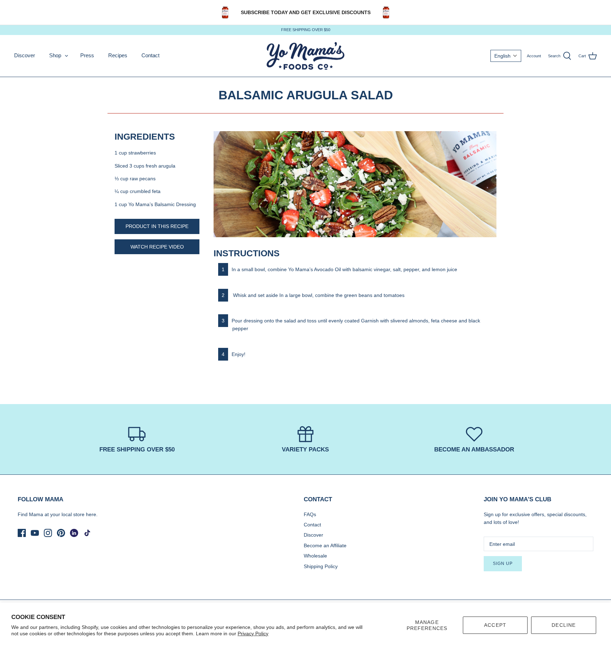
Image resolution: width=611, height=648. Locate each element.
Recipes (117, 55)
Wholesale (315, 556)
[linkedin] (74, 533)
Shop (55, 55)
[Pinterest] (61, 533)
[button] (506, 56)
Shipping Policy (321, 566)
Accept (495, 625)
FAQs (310, 514)
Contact (150, 55)
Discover (24, 55)
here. (92, 514)
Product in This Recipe (157, 226)
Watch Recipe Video (157, 247)
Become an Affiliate (325, 545)
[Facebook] (22, 533)
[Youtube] (35, 533)
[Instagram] (48, 533)
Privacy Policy (253, 633)
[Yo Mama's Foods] (305, 56)
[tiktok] (87, 533)
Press (87, 55)
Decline (564, 625)
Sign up (503, 563)
